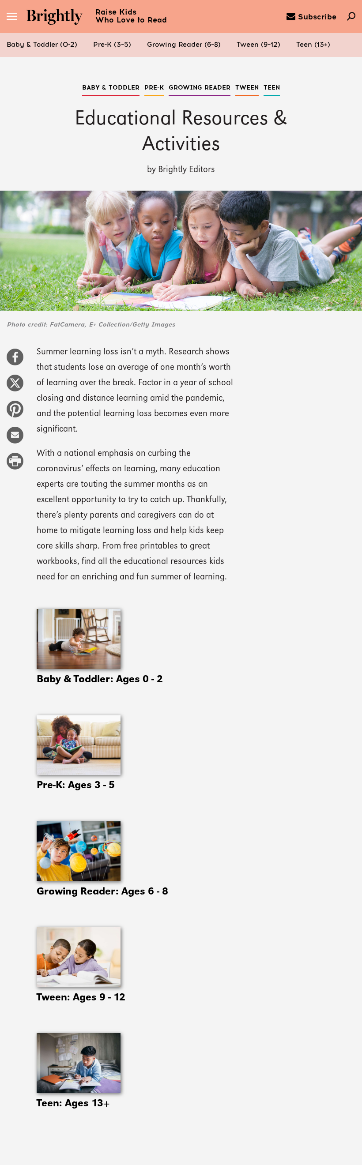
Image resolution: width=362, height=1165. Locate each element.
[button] (42, 45)
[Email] (15, 439)
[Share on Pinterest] (15, 413)
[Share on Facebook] (15, 361)
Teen (272, 88)
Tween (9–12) (258, 44)
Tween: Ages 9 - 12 (81, 998)
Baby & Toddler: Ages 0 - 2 (100, 679)
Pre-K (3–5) (112, 44)
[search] (351, 17)
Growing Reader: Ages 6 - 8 (102, 892)
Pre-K (154, 88)
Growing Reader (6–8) (184, 44)
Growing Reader (199, 88)
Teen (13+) (313, 44)
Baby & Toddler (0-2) (42, 44)
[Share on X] (15, 387)
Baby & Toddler (111, 88)
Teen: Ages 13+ (73, 1104)
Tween (247, 88)
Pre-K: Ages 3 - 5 (76, 785)
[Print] (15, 466)
